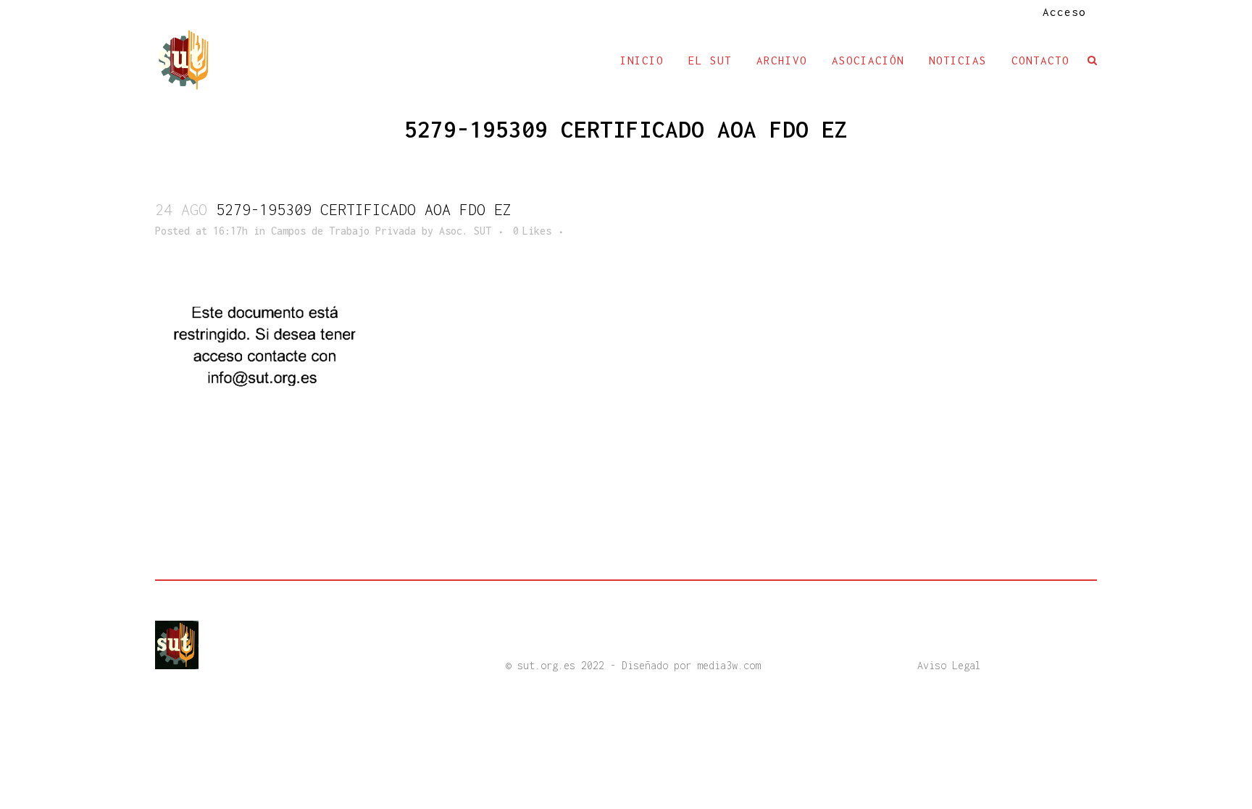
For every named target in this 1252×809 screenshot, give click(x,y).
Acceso (1064, 11)
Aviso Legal (949, 665)
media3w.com (729, 665)
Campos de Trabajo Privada (343, 231)
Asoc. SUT (465, 231)
